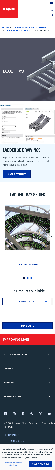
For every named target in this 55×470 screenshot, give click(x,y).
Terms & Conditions (14, 441)
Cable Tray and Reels (18, 30)
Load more (27, 325)
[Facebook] (5, 414)
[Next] (51, 237)
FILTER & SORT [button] (27, 301)
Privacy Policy (11, 434)
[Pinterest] (32, 414)
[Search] (51, 15)
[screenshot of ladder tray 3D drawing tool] (27, 124)
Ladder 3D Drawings (21, 149)
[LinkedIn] (23, 414)
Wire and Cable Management (29, 27)
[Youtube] (49, 414)
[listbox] (27, 243)
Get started (18, 174)
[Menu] (51, 3)
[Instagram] (14, 414)
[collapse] (49, 354)
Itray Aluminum (27, 264)
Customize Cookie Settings (13, 464)
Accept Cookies (41, 463)
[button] (24, 278)
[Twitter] (40, 414)
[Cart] (51, 9)
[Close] (51, 449)
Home (5, 27)
